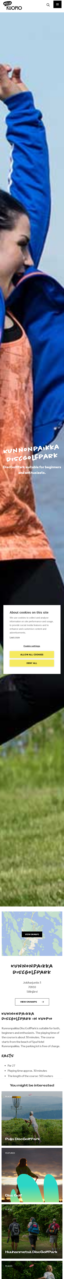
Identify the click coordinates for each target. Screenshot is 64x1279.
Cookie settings (31, 646)
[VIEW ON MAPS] (32, 955)
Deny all (32, 663)
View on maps (28, 1002)
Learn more (15, 637)
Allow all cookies (31, 654)
